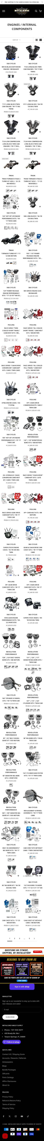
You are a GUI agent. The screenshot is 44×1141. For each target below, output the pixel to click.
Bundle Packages (9, 1070)
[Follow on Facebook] (3, 1116)
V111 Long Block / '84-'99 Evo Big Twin (32, 105)
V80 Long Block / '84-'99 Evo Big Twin (33, 217)
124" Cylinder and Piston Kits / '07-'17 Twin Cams (33, 774)
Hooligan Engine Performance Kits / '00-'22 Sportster (11, 620)
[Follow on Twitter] (9, 1116)
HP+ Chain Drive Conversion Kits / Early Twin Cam (32, 405)
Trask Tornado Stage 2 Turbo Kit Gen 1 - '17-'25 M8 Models (33, 181)
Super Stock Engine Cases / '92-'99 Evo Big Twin (11, 550)
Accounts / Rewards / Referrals (14, 1058)
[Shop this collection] (22, 951)
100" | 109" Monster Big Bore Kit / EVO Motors (11, 814)
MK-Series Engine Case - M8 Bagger (33, 292)
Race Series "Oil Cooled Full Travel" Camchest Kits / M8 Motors (32, 368)
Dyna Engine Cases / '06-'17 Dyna (11, 404)
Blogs (4, 1066)
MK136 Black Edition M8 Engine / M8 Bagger (11, 68)
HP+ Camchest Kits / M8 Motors (33, 514)
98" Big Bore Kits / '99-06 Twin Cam (33, 739)
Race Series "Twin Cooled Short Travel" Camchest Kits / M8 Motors (11, 330)
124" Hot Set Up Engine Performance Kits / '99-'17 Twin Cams (11, 218)
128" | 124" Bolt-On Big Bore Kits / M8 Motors (11, 659)
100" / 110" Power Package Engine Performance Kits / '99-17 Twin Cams (33, 256)
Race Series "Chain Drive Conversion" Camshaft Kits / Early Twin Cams (11, 368)
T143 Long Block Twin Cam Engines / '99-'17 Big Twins (32, 69)
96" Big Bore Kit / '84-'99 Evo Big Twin (11, 886)
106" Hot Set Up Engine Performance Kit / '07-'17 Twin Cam (11, 440)
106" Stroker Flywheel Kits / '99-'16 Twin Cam (11, 699)
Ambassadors (7, 1062)
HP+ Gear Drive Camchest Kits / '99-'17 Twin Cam (11, 587)
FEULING (11, 325)
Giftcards (5, 1074)
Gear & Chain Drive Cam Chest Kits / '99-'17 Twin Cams (33, 550)
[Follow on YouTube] (22, 1116)
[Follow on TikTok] (28, 1116)
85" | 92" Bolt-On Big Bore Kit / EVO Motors (11, 739)
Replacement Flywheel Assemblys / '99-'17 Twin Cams (33, 813)
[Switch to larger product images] (37, 39)
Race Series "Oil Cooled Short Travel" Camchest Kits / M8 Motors (33, 330)
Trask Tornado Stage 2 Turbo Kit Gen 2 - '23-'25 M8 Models (11, 181)
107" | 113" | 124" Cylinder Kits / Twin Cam (33, 702)
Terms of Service (8, 1104)
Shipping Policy (8, 1108)
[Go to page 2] (34, 938)
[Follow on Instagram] (16, 1116)
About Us (5, 1085)
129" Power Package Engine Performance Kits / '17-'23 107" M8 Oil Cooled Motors (11, 293)
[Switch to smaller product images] (41, 39)
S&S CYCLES (11, 63)
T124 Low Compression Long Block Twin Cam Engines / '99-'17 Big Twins (11, 143)
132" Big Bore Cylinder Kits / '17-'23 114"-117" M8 (32, 886)
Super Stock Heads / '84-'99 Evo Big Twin (32, 619)
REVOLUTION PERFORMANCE (33, 435)
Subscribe (10, 1017)
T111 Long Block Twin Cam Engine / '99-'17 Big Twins (11, 106)
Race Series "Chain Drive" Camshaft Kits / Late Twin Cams (33, 477)
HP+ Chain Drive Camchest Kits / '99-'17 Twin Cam (33, 587)
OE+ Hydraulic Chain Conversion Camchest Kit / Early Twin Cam (11, 477)
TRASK (11, 175)
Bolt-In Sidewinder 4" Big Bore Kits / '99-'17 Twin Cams (11, 850)
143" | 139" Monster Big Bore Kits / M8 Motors (33, 441)
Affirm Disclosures (9, 1081)
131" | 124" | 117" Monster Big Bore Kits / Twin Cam (32, 660)
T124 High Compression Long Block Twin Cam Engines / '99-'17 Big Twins (33, 143)
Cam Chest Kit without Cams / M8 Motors (33, 921)
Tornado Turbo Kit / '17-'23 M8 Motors (11, 255)
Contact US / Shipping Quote (13, 1054)
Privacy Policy (7, 1097)
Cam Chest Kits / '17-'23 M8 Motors (11, 921)
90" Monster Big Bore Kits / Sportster (11, 777)
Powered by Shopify (34, 1124)
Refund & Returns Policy (11, 1101)
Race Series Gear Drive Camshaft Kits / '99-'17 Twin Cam (11, 515)
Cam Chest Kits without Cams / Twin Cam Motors (33, 849)
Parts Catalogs (8, 1077)
